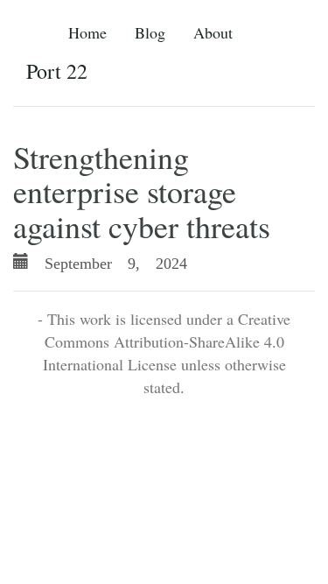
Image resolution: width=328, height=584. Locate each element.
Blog (150, 32)
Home (87, 32)
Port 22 (56, 71)
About (213, 32)
